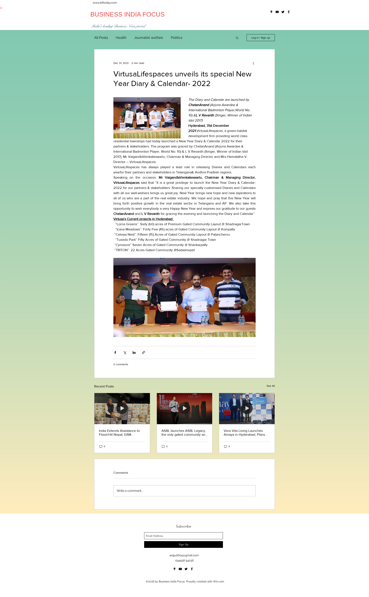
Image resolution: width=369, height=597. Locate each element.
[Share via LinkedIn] (134, 352)
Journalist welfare (148, 38)
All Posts (101, 38)
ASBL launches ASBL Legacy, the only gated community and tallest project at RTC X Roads (184, 432)
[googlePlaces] (174, 569)
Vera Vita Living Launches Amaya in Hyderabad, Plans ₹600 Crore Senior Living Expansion (244, 432)
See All (271, 385)
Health (121, 38)
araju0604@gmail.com (184, 555)
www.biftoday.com (105, 2)
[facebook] (192, 569)
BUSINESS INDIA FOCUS (127, 14)
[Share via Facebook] (115, 352)
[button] (237, 37)
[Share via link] (143, 352)
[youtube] (180, 569)
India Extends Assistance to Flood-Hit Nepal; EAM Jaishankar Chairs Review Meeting (119, 432)
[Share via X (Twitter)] (124, 352)
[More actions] (253, 63)
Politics (176, 38)
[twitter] (186, 569)
